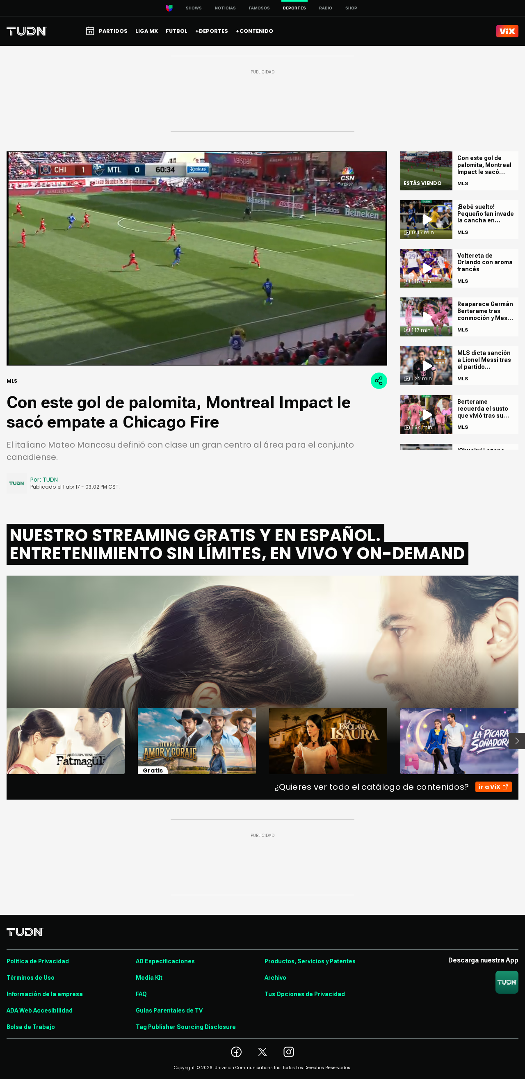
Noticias (225, 8)
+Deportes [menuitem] (211, 30)
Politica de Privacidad (38, 961)
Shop (351, 8)
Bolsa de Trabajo (31, 1027)
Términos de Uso (31, 977)
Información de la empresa (45, 994)
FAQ (141, 994)
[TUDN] (27, 31)
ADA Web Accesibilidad (40, 1010)
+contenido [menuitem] (254, 30)
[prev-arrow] (1, 741)
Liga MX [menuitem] (146, 30)
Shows (194, 8)
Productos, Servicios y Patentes (310, 961)
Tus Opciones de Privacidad (305, 994)
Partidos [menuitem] (113, 30)
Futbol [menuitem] (176, 30)
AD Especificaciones (165, 961)
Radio (325, 8)
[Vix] (507, 31)
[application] (197, 258)
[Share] (379, 381)
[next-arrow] (517, 741)
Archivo (275, 977)
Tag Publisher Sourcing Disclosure (186, 1027)
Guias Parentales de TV (169, 1010)
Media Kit (149, 977)
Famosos (259, 8)
